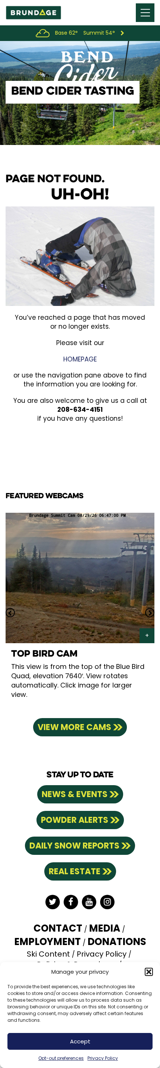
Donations (116, 941)
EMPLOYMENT (47, 941)
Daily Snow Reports (74, 845)
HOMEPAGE (80, 359)
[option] (80, 612)
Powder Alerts (74, 820)
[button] (149, 972)
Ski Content (48, 954)
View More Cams (74, 727)
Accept (80, 1041)
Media (104, 928)
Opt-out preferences (61, 1058)
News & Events (75, 794)
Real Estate (74, 871)
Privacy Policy (102, 1058)
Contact (57, 928)
